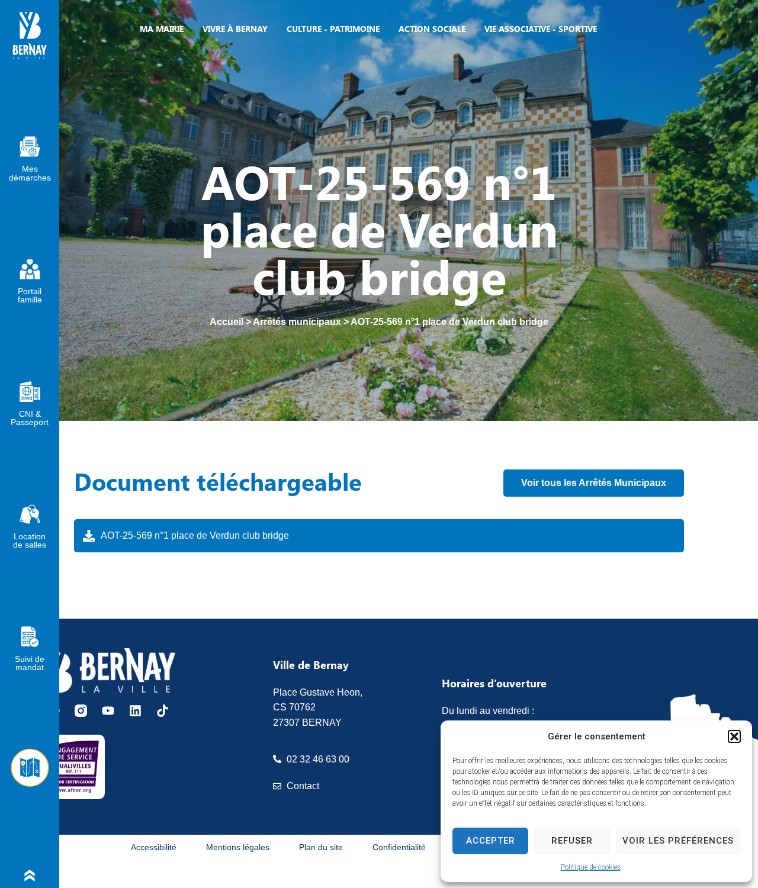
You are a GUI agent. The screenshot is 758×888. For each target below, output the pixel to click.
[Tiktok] (162, 710)
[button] (734, 736)
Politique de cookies (591, 867)
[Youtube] (108, 710)
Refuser (572, 840)
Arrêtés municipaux (297, 322)
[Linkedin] (135, 710)
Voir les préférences (678, 840)
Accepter (490, 840)
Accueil (226, 322)
